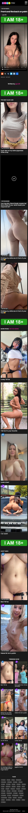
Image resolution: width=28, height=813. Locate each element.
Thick (20, 797)
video (4, 802)
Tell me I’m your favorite (9, 431)
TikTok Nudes (14, 329)
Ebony (8, 786)
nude (4, 793)
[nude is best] (14, 457)
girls (8, 788)
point (8, 77)
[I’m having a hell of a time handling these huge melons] (7, 755)
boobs (4, 782)
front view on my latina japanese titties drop (12, 151)
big (13, 780)
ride (10, 795)
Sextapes (16, 795)
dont (19, 784)
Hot (2, 434)
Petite (16, 793)
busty (15, 782)
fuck (19, 786)
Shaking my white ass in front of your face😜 (13, 259)
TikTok (8, 800)
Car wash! (4, 534)
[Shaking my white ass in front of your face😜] (14, 233)
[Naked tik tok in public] (14, 628)
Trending (2, 486)
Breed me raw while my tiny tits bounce (6, 713)
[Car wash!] (14, 508)
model (14, 791)
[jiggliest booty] (21, 755)
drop (24, 784)
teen (15, 797)
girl (3, 788)
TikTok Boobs (5, 148)
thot (3, 800)
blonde (19, 780)
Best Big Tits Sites (14, 809)
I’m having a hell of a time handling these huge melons (6, 768)
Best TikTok (5, 602)
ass (9, 780)
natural (21, 791)
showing (5, 797)
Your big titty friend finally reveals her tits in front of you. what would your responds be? (14, 205)
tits (14, 800)
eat (3, 786)
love (9, 791)
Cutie (9, 784)
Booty (10, 782)
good (13, 788)
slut (10, 797)
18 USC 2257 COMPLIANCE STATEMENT (12, 811)
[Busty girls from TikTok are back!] (21, 672)
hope (24, 788)
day (14, 784)
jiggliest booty (19, 767)
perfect (10, 793)
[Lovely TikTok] (14, 354)
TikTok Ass (4, 255)
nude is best (5, 482)
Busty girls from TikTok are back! (21, 685)
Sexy (22, 795)
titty (24, 800)
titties (19, 800)
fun (24, 786)
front (3, 77)
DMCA (23, 811)
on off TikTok (4, 740)
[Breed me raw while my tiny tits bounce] (7, 700)
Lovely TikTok (5, 379)
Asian (4, 780)
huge (4, 791)
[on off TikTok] (7, 728)
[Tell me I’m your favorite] (14, 405)
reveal (4, 795)
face (14, 786)
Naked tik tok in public (8, 653)
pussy (21, 793)
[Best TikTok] (14, 576)
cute (4, 784)
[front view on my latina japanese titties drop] (14, 125)
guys (19, 788)
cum (21, 782)
